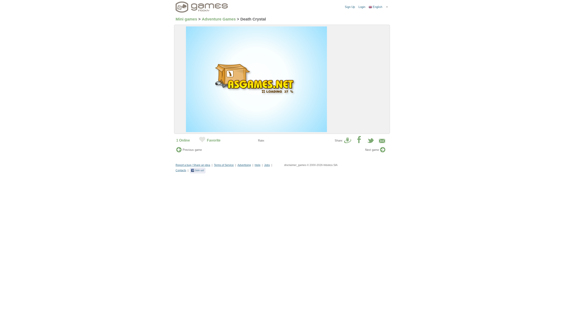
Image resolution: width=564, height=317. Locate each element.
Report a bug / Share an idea (193, 165)
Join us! (199, 170)
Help (257, 165)
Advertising (244, 165)
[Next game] (382, 151)
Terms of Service (224, 165)
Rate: (261, 140)
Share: (339, 140)
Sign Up (350, 7)
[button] (378, 7)
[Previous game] (179, 151)
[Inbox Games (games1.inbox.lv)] (202, 7)
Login (361, 7)
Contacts (181, 170)
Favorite (214, 140)
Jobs (267, 165)
